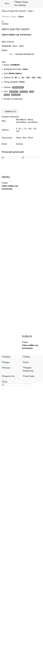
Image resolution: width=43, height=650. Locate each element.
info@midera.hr (14, 608)
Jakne (21, 17)
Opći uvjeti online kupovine (13, 623)
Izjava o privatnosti (10, 619)
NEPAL (6, 177)
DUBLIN (27, 336)
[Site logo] (21, 3)
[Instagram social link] (6, 584)
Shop (13, 17)
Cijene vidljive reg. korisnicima (16, 35)
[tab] (11, 54)
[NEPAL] (11, 166)
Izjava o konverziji (9, 627)
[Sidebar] (3, 647)
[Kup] (21, 369)
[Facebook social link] (9, 50)
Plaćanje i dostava (9, 632)
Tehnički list (10, 111)
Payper (5, 183)
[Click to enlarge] (6, 8)
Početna (5, 17)
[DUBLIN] (31, 245)
